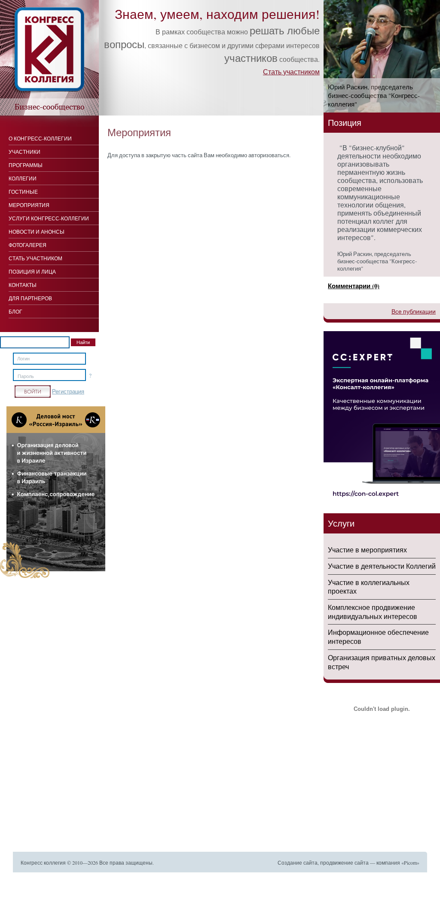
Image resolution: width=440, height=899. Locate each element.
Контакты (23, 284)
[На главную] (49, 113)
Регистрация (68, 391)
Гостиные (23, 191)
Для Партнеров (30, 298)
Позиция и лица (32, 271)
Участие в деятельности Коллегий (382, 565)
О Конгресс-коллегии (40, 138)
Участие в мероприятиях (367, 549)
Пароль (26, 376)
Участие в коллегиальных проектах (368, 587)
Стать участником (291, 71)
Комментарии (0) (353, 285)
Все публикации (413, 311)
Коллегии (23, 178)
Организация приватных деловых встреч (381, 662)
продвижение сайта (344, 862)
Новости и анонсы (36, 231)
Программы (26, 165)
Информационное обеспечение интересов (378, 637)
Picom (410, 862)
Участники (24, 151)
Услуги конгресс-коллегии (49, 218)
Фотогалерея (27, 244)
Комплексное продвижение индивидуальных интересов (372, 612)
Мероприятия (29, 204)
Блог (15, 311)
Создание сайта (298, 862)
